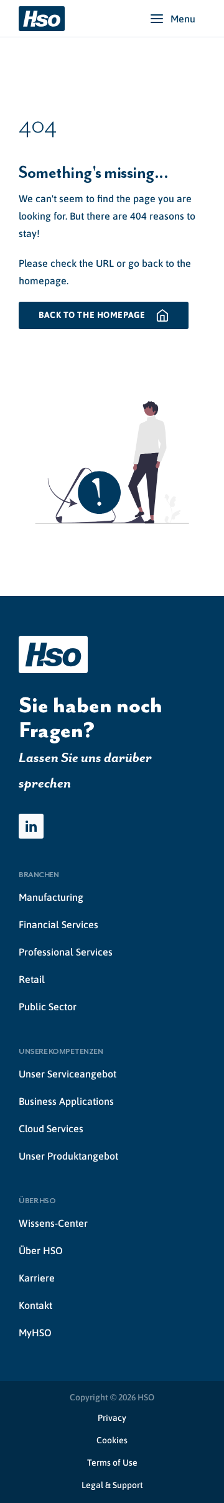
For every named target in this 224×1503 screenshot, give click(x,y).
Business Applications (66, 1101)
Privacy (112, 1418)
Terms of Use (112, 1463)
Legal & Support (112, 1485)
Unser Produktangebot (68, 1155)
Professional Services (66, 951)
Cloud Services (51, 1128)
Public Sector (48, 1006)
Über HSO (41, 1250)
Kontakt (35, 1305)
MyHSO (35, 1332)
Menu (182, 18)
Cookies (112, 1440)
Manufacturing (51, 897)
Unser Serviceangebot (67, 1073)
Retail (32, 979)
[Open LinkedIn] (31, 826)
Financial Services (58, 924)
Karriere (37, 1277)
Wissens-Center (53, 1223)
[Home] (42, 18)
